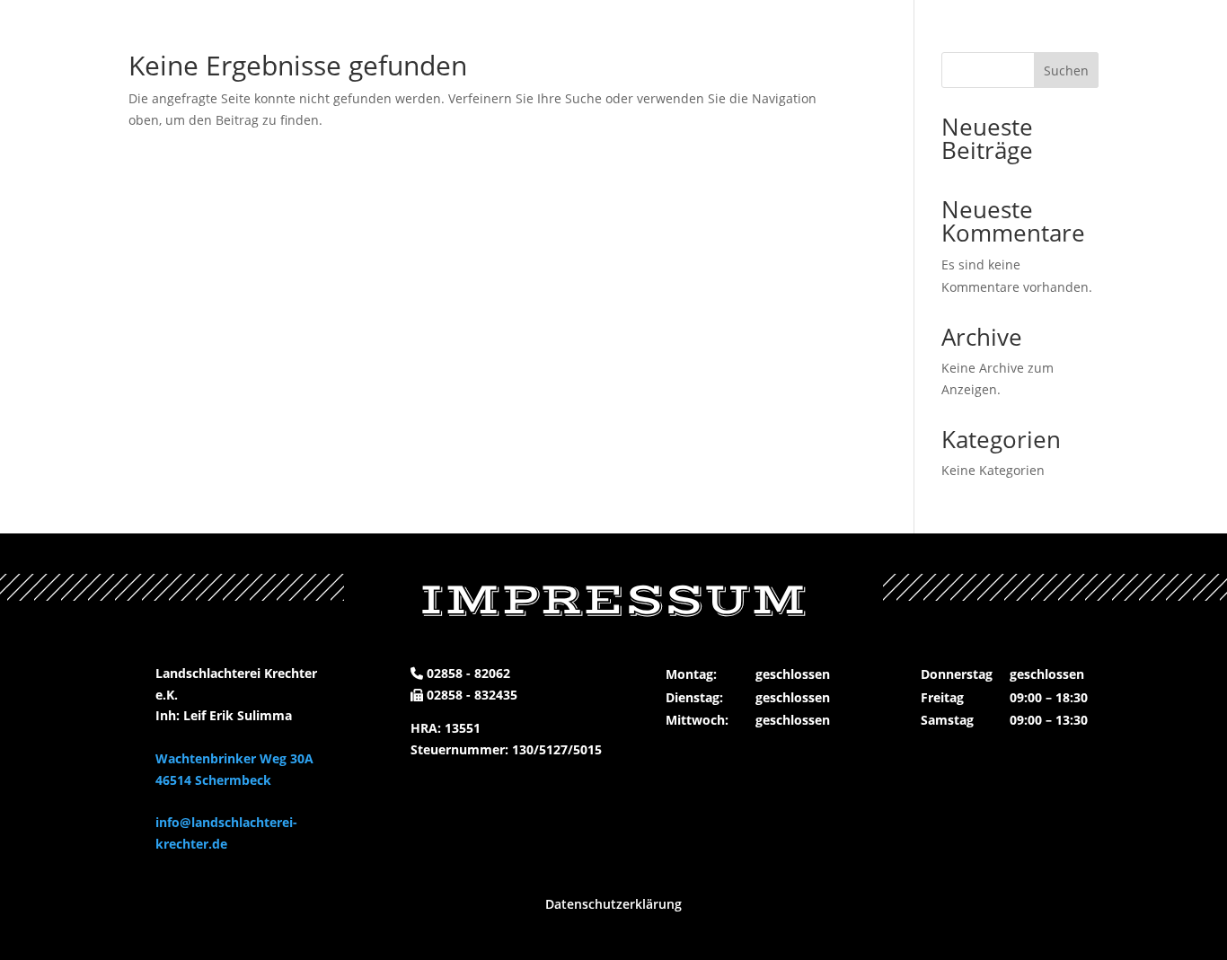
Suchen (1066, 70)
